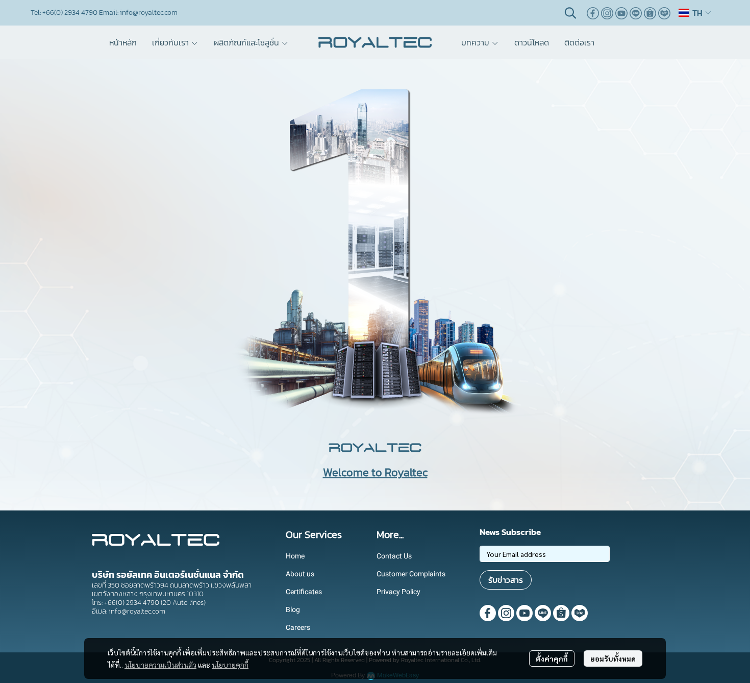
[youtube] (621, 12)
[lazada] (664, 12)
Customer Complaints (411, 574)
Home (295, 556)
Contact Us (394, 556)
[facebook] (593, 12)
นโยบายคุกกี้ (230, 664)
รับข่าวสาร (505, 580)
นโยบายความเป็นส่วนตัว (160, 664)
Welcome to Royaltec (375, 472)
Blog (293, 609)
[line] (636, 12)
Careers (298, 627)
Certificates (304, 592)
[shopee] (650, 12)
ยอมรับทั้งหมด (613, 658)
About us (300, 574)
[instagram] (607, 12)
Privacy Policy (398, 592)
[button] (570, 12)
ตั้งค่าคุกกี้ (552, 658)
